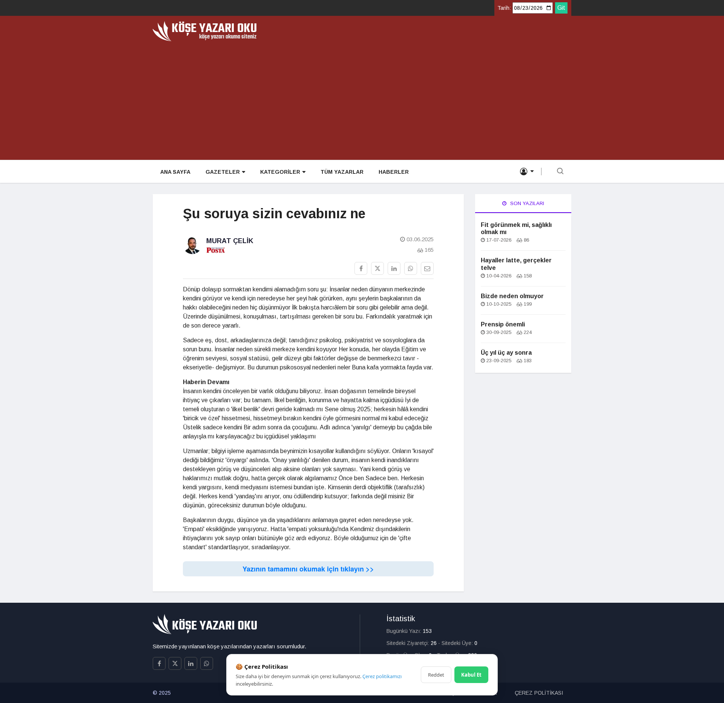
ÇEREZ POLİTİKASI (539, 693)
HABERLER (394, 172)
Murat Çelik (229, 241)
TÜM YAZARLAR (342, 172)
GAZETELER (223, 172)
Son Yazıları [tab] (526, 203)
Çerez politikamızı (382, 676)
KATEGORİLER (280, 172)
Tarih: (504, 8)
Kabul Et (471, 674)
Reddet (436, 674)
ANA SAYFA (175, 172)
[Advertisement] (362, 98)
